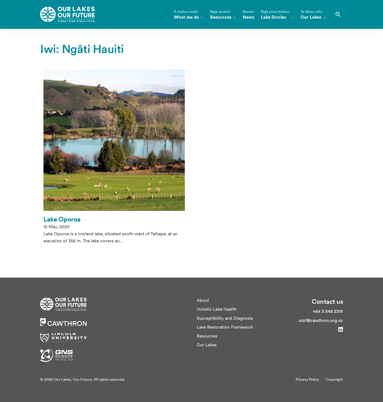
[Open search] (338, 14)
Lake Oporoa (62, 219)
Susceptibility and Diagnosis (225, 318)
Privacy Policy (307, 379)
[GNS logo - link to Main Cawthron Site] (56, 355)
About (203, 300)
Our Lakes (207, 345)
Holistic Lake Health (216, 309)
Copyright (334, 379)
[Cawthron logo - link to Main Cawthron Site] (63, 304)
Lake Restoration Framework (225, 327)
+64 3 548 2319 (328, 311)
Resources (207, 336)
